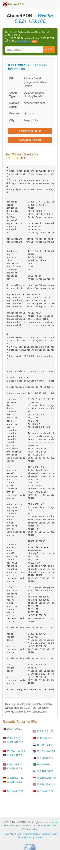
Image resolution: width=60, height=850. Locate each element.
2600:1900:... (14, 728)
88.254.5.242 (44, 738)
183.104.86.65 (45, 771)
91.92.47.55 (13, 738)
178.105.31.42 (15, 778)
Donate (38, 837)
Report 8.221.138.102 (30, 131)
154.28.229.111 (45, 784)
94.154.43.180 (15, 791)
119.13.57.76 (14, 755)
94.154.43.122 (45, 791)
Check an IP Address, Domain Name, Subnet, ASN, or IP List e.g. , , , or (30, 37)
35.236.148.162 (15, 751)
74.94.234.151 (15, 742)
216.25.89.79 (14, 768)
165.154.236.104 (46, 778)
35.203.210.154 (45, 751)
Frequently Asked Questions (36, 834)
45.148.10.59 (44, 744)
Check (49, 49)
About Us (15, 834)
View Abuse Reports (30, 139)
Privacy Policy (29, 829)
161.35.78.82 (14, 782)
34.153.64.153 (45, 758)
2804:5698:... (44, 764)
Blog (5, 834)
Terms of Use (44, 825)
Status (28, 837)
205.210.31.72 (45, 731)
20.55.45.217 (14, 764)
